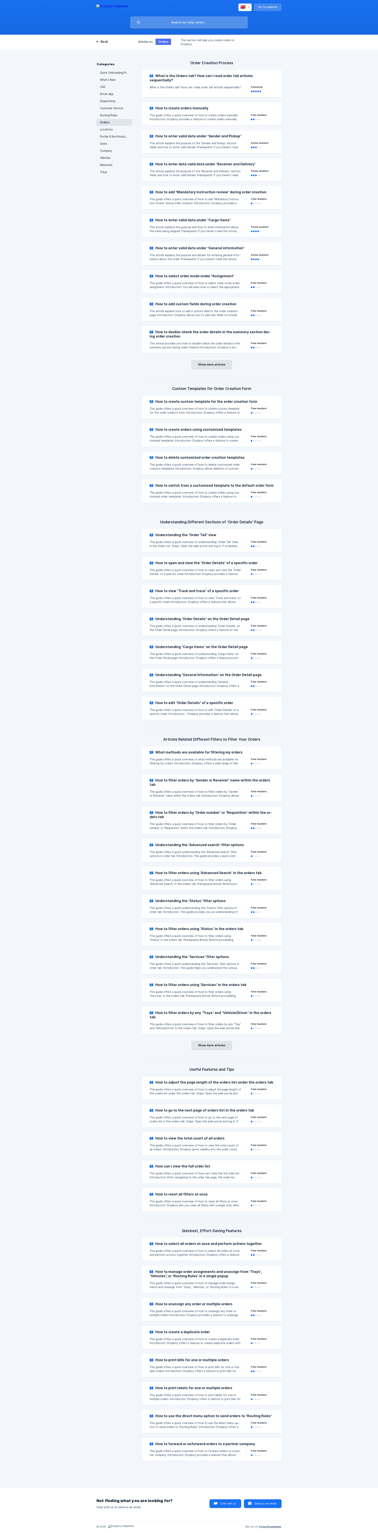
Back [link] (104, 42)
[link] (212, 83)
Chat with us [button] (228, 1503)
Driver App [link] (106, 94)
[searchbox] (189, 22)
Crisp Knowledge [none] (270, 1526)
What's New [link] (108, 79)
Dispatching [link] (107, 101)
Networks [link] (106, 165)
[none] (112, 7)
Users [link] (103, 143)
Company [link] (106, 150)
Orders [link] (105, 122)
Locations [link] (106, 129)
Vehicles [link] (105, 157)
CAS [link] (103, 86)
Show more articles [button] (211, 364)
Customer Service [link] (111, 108)
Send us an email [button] (265, 1503)
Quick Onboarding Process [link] (116, 72)
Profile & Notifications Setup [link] (116, 136)
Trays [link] (103, 172)
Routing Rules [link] (108, 115)
